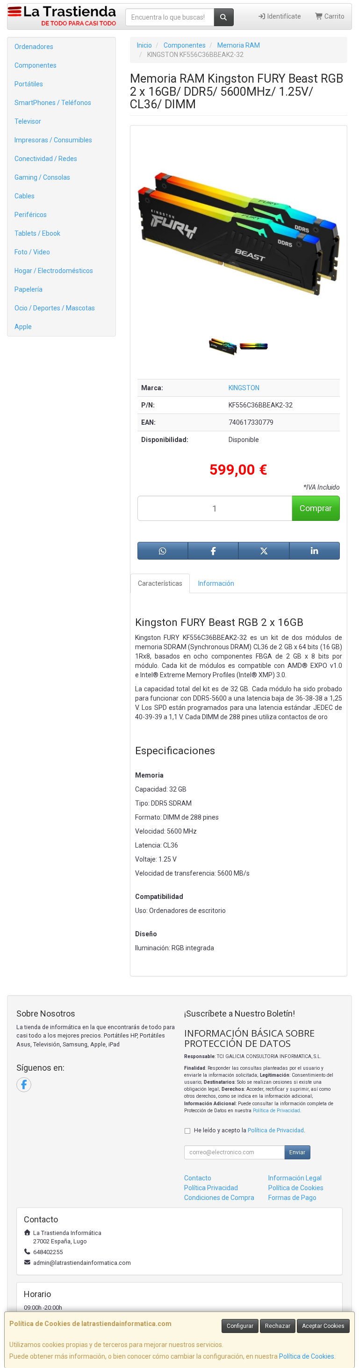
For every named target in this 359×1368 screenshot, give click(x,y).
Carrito (334, 16)
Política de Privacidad (276, 1110)
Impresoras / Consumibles (53, 140)
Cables (24, 196)
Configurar (240, 1326)
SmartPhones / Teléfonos (52, 102)
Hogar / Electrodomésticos (53, 270)
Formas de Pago (292, 1197)
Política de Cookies (306, 1356)
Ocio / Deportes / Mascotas (54, 308)
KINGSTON (244, 388)
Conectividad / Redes (45, 158)
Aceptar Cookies (323, 1326)
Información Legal (295, 1178)
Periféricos (30, 214)
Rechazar (277, 1326)
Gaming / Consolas (42, 177)
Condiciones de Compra (219, 1197)
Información (216, 583)
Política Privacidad (211, 1188)
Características (160, 583)
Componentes (35, 65)
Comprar (316, 508)
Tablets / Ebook (37, 233)
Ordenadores (33, 46)
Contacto (197, 1178)
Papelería (28, 289)
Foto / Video (32, 252)
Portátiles (28, 84)
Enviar (297, 1152)
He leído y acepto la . (249, 1130)
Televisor (27, 121)
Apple (23, 326)
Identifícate (283, 16)
